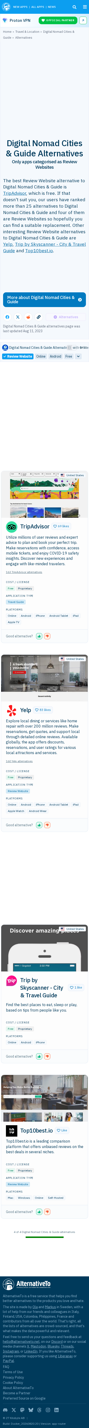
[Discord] (5, 1410)
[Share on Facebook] (7, 317)
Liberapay (65, 1356)
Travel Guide (16, 602)
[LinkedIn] (56, 1410)
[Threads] (39, 1410)
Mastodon (38, 1346)
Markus (50, 1307)
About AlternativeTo (18, 1388)
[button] (61, 526)
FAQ (6, 1366)
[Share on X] (18, 317)
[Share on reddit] (28, 317)
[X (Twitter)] (13, 1410)
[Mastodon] (22, 1410)
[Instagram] (48, 1410)
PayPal (8, 1360)
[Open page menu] (85, 7)
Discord (57, 1341)
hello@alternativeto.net (21, 1341)
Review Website (18, 791)
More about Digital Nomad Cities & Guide (41, 299)
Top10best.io (39, 250)
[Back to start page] (6, 7)
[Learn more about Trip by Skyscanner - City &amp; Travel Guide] (11, 980)
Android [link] (55, 356)
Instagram (11, 1351)
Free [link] (69, 356)
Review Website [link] (19, 356)
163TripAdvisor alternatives (24, 572)
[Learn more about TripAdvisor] (11, 527)
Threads (67, 1346)
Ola (35, 1307)
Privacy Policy (13, 1377)
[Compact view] (74, 347)
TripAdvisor (14, 193)
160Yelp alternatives (19, 761)
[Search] (74, 7)
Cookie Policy (13, 1382)
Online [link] (41, 356)
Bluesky (53, 1346)
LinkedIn (30, 1351)
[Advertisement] (44, 86)
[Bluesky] (30, 1410)
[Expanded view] (69, 347)
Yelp (8, 244)
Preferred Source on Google (24, 1398)
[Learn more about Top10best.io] (11, 1131)
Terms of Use (13, 1372)
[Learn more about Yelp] (11, 710)
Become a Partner (16, 1393)
